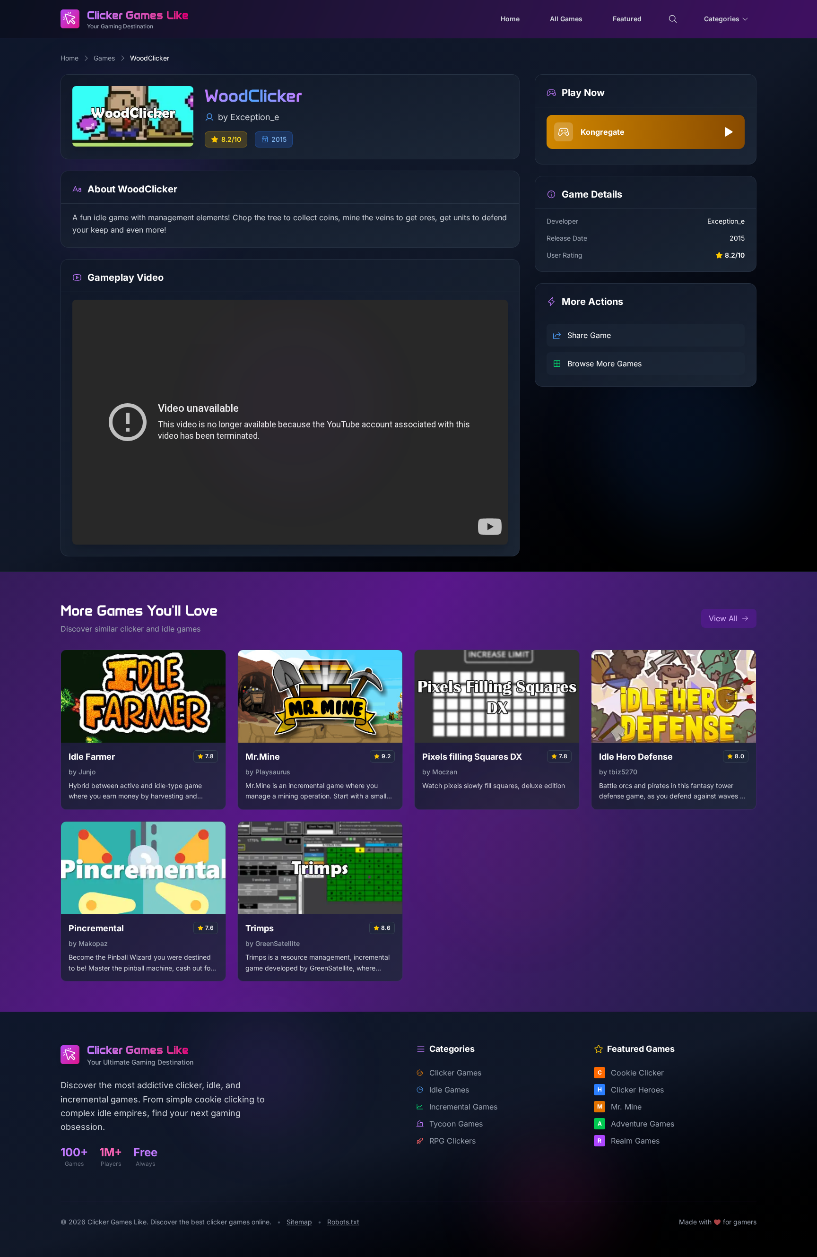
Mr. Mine (619, 1106)
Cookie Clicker (631, 1072)
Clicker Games (455, 1072)
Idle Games (449, 1089)
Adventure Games (636, 1123)
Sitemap (299, 1222)
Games (104, 58)
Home (69, 58)
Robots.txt (343, 1222)
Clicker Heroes (631, 1089)
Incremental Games (463, 1106)
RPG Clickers (452, 1140)
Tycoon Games (456, 1123)
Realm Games (629, 1140)
